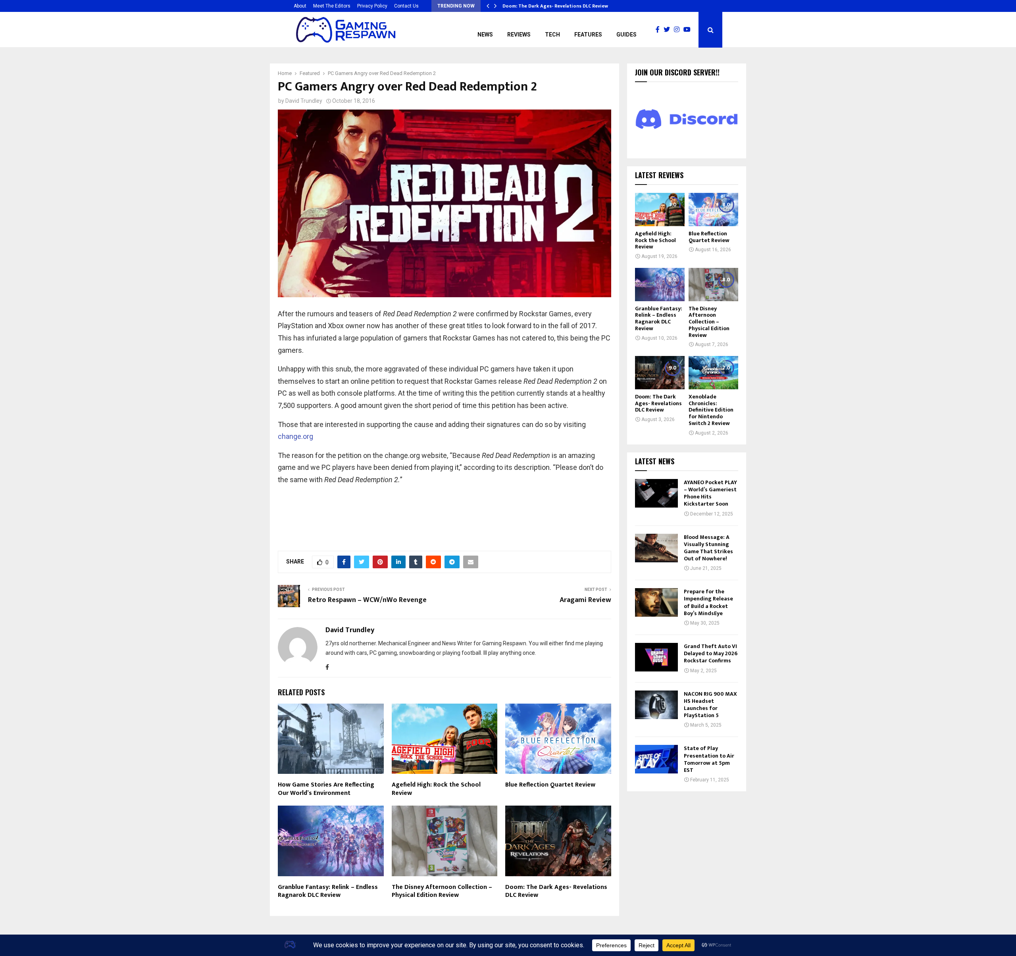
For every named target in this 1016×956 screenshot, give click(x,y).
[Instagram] (678, 30)
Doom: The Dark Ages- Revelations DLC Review (558, 6)
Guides (626, 34)
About (300, 6)
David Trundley (303, 101)
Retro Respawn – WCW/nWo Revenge (367, 600)
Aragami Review (585, 600)
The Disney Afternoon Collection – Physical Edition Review (442, 891)
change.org (295, 436)
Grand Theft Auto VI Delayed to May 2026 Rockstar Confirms (710, 653)
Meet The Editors (331, 6)
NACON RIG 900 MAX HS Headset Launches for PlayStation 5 (710, 704)
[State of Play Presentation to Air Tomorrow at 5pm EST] (656, 759)
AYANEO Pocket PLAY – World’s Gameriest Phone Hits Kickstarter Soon (710, 493)
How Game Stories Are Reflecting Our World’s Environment (326, 788)
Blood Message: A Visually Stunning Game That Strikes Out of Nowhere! (708, 548)
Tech (552, 34)
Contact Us (406, 6)
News (485, 34)
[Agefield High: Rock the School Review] (660, 209)
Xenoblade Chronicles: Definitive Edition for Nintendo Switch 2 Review (711, 410)
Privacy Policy (372, 6)
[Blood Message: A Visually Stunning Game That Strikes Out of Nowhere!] (656, 548)
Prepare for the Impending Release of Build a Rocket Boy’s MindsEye (708, 602)
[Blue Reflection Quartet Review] (713, 209)
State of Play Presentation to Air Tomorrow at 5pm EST (709, 759)
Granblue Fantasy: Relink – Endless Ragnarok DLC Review (328, 891)
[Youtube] (689, 30)
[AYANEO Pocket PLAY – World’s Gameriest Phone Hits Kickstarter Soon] (656, 493)
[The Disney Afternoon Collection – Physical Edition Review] (713, 284)
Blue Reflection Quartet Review (550, 784)
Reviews (519, 34)
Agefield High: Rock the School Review (436, 788)
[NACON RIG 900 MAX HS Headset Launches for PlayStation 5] (656, 705)
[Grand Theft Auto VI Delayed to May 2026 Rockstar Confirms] (656, 657)
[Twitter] (669, 30)
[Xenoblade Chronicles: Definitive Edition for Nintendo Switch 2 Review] (713, 372)
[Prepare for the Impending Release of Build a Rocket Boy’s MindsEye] (656, 602)
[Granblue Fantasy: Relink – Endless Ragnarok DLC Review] (660, 284)
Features (588, 34)
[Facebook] (660, 30)
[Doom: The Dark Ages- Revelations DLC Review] (660, 372)
